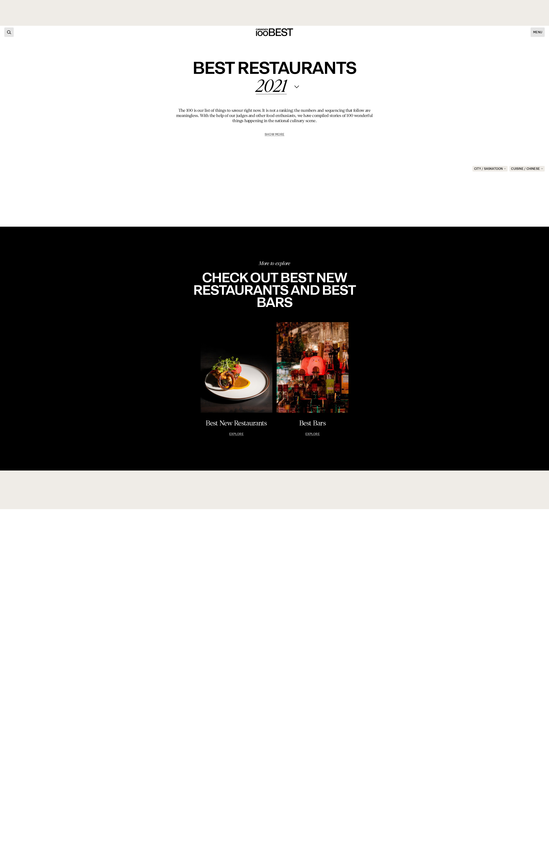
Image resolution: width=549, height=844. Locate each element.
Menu (537, 32)
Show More (274, 134)
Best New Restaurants (236, 423)
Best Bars (312, 423)
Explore (236, 434)
